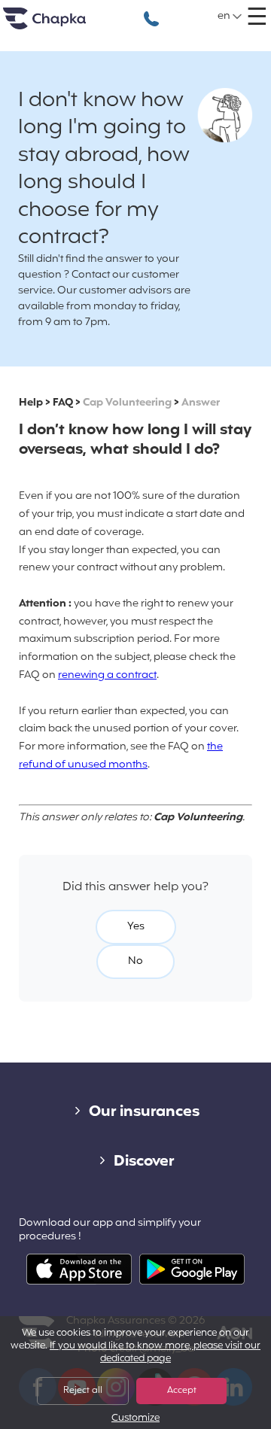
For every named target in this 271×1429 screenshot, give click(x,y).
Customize (135, 1418)
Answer (200, 403)
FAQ (63, 403)
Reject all (82, 1390)
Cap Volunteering (127, 403)
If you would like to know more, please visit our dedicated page (155, 1353)
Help (31, 403)
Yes (136, 927)
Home (63, 24)
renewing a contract (107, 675)
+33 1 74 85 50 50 (151, 11)
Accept (181, 1390)
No (135, 961)
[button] (230, 16)
